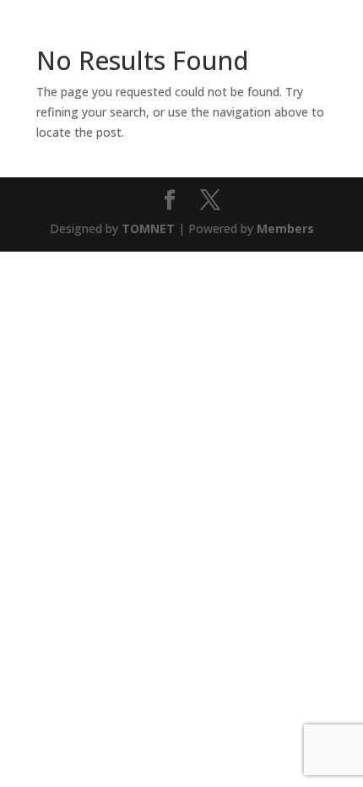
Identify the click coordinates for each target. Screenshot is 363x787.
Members (285, 228)
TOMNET (148, 228)
